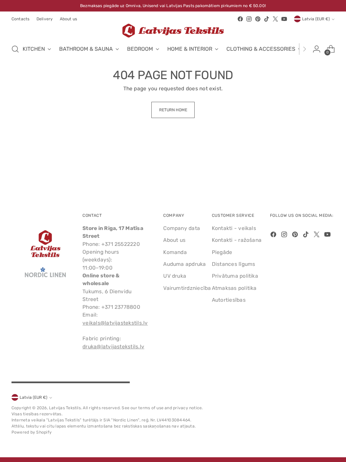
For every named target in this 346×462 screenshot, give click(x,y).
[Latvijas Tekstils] (173, 31)
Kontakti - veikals (234, 228)
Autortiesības (229, 300)
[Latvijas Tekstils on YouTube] (284, 19)
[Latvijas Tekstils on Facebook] (240, 19)
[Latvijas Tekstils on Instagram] (249, 19)
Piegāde (222, 252)
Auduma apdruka (184, 264)
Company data (181, 228)
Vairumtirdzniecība (187, 288)
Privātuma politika (235, 276)
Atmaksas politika (234, 288)
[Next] (304, 49)
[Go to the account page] (316, 49)
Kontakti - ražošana (237, 240)
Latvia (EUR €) (316, 19)
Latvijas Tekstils (65, 408)
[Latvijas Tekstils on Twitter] (275, 19)
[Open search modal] (15, 49)
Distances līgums (233, 264)
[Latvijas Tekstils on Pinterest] (258, 19)
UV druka (174, 276)
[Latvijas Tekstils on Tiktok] (267, 19)
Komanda (175, 252)
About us (174, 240)
